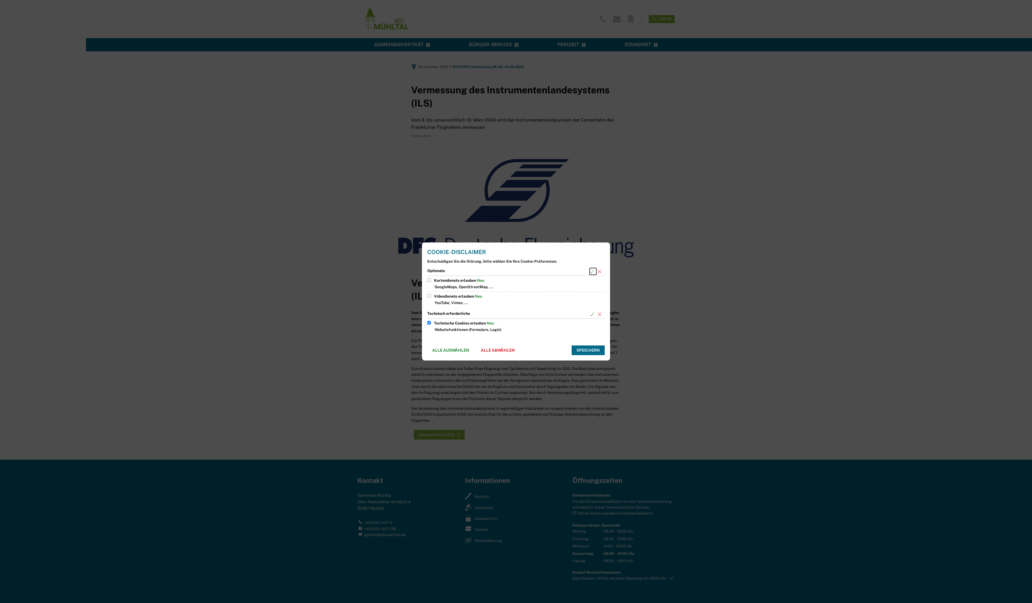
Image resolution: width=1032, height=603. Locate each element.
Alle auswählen (450, 350)
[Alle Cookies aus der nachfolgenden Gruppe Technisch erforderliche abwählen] (600, 314)
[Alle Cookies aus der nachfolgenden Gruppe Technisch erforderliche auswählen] (593, 314)
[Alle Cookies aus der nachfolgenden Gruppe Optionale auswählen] (593, 271)
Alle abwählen (498, 350)
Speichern (588, 350)
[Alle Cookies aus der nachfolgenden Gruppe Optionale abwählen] (600, 271)
